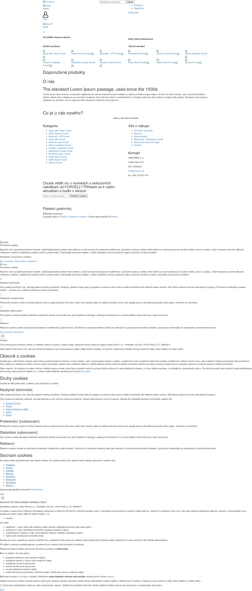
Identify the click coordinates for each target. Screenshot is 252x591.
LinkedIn (10, 470)
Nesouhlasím (21, 261)
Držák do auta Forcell (59, 142)
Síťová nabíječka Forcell (60, 145)
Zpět (2, 493)
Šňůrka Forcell (55, 162)
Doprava (138, 133)
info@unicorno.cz (136, 170)
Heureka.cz (11, 482)
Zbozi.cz (10, 485)
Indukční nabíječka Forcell (61, 148)
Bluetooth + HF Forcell (59, 136)
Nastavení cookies (78, 216)
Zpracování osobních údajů (146, 142)
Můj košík (133, 12)
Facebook (10, 464)
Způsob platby (140, 136)
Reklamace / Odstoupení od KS (148, 139)
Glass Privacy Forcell (58, 133)
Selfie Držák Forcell (58, 159)
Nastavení (32, 261)
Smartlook (10, 476)
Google (9, 467)
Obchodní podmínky (143, 130)
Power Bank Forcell (58, 156)
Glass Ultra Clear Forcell (60, 130)
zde (35, 371)
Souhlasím (19, 331)
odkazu (110, 576)
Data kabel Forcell (57, 139)
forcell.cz (64, 216)
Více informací (6, 331)
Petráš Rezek (36, 489)
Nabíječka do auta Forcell (60, 150)
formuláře (85, 371)
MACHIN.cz (113, 216)
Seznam (9, 473)
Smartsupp (11, 479)
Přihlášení (138, 5)
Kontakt (137, 145)
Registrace (139, 8)
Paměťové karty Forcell (59, 153)
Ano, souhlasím (7, 261)
